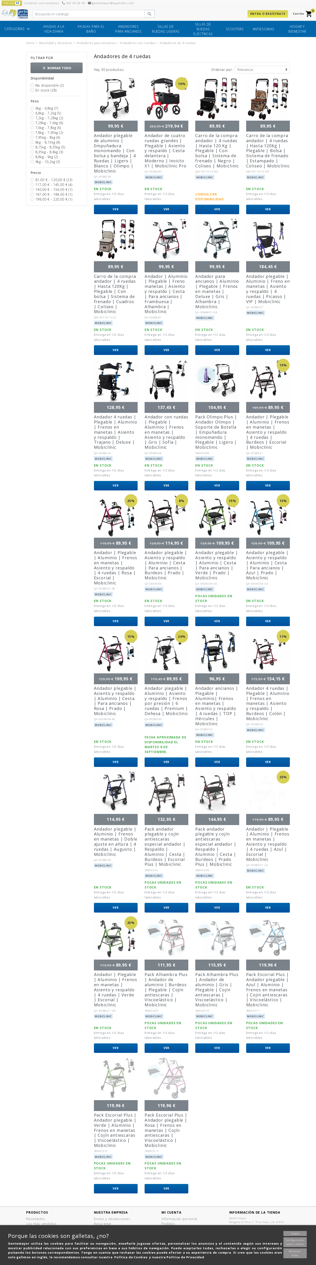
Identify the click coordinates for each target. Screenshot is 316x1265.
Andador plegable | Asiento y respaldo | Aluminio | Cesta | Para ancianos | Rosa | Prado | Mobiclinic (115, 700)
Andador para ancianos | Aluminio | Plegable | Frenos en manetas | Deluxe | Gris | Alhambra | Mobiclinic (217, 291)
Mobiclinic (103, 182)
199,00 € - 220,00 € (53, 199)
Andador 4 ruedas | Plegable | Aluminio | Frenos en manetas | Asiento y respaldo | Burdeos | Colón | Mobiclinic (267, 703)
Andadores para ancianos (128, 29)
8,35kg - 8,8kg (49, 152)
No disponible (49, 85)
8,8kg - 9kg (46, 157)
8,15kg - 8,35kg (50, 147)
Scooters (235, 29)
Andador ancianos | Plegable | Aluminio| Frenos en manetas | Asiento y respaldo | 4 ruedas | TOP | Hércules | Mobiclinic (216, 705)
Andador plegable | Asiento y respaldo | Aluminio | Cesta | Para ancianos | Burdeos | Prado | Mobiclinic (166, 565)
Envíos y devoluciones (112, 1219)
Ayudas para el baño (91, 29)
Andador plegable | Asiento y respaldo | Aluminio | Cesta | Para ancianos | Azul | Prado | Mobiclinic (267, 565)
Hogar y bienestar (297, 29)
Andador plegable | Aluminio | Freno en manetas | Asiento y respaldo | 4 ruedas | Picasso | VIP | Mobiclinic (268, 288)
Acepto (295, 1233)
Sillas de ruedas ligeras (166, 29)
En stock (46, 90)
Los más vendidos (41, 1223)
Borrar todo (56, 68)
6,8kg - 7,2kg (48, 113)
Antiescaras (263, 29)
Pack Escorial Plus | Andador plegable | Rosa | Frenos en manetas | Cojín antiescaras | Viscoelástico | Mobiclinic (166, 1130)
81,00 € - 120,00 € (53, 180)
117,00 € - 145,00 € (53, 184)
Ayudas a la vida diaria (53, 29)
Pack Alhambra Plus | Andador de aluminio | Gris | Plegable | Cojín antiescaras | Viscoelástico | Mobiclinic (216, 990)
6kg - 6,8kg (46, 108)
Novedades (35, 1219)
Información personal (179, 1219)
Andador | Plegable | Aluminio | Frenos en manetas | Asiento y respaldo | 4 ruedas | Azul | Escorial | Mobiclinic (267, 844)
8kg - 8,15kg (47, 142)
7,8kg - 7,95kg (49, 132)
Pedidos (168, 1223)
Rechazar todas (295, 1253)
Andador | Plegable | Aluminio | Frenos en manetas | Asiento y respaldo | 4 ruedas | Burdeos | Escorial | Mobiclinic (267, 432)
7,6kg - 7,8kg (48, 128)
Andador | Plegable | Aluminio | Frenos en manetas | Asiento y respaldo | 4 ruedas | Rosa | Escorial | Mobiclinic (115, 568)
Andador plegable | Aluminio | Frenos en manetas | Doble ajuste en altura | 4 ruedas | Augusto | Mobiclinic (115, 841)
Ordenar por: (222, 69)
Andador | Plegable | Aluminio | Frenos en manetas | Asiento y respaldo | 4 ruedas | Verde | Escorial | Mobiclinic (115, 990)
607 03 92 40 (73, 3)
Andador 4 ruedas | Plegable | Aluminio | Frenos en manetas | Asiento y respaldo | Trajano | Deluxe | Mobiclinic (115, 432)
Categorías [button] (17, 29)
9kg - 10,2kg (47, 162)
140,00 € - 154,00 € (53, 189)
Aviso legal (102, 1223)
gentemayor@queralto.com (111, 3)
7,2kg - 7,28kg (49, 118)
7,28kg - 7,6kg (49, 123)
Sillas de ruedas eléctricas (203, 29)
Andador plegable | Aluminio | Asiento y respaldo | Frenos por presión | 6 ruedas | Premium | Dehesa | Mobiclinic (166, 700)
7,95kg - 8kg (47, 137)
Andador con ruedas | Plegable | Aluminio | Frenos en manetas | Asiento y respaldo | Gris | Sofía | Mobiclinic (166, 432)
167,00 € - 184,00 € (53, 194)
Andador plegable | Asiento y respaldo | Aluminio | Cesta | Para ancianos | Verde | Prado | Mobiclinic (216, 565)
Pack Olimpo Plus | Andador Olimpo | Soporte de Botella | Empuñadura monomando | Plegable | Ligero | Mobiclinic (216, 432)
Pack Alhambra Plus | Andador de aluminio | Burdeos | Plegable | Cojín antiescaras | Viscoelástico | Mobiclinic (166, 990)
